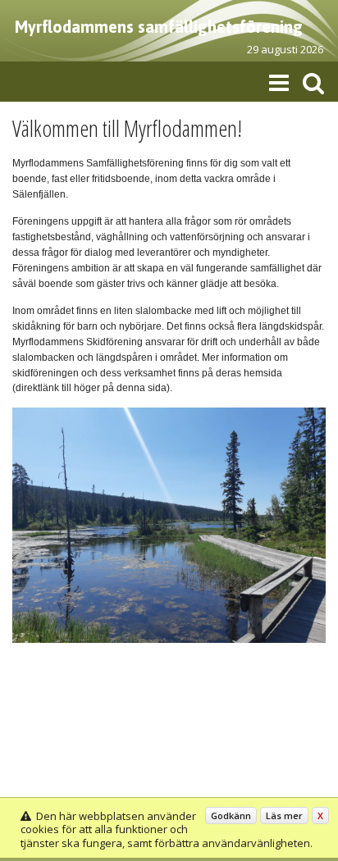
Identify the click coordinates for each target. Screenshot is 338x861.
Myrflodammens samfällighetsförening (159, 26)
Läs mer (284, 815)
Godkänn (231, 815)
